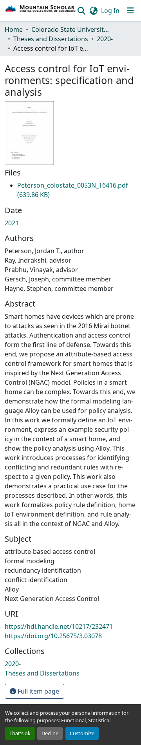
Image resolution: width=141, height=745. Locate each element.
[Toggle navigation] (130, 10)
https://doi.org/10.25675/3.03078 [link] (53, 636)
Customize (82, 733)
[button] (40, 10)
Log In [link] (110, 10)
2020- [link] (105, 39)
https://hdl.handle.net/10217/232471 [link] (59, 626)
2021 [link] (12, 223)
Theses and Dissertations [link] (50, 39)
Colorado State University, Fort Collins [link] (70, 29)
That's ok (20, 733)
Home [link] (14, 29)
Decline (50, 733)
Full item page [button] (37, 691)
